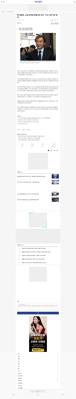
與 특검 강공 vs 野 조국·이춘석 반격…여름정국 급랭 (28, 120)
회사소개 (13, 394)
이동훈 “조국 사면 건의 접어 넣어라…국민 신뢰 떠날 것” (28, 121)
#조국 (19, 129)
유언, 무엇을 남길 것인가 (22, 123)
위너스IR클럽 (20, 388)
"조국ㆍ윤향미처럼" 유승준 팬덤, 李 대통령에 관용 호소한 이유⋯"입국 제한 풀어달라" (34, 118)
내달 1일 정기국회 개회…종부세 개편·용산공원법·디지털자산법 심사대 (31, 136)
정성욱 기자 (19, 23)
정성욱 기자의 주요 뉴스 (22, 134)
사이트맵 (62, 394)
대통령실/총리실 (10, 11)
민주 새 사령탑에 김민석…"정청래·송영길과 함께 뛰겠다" (29, 140)
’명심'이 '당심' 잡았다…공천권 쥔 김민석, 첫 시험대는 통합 (29, 138)
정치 (6, 11)
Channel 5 (20, 385)
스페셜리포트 (20, 383)
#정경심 (23, 129)
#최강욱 (28, 129)
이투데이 (2, 11)
